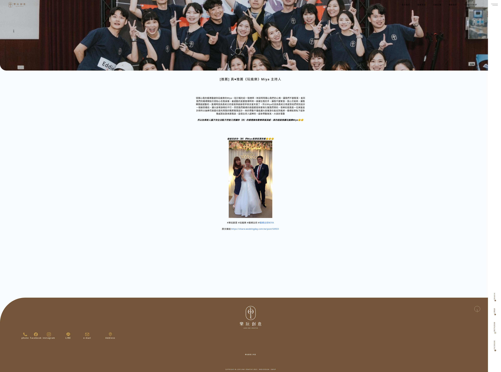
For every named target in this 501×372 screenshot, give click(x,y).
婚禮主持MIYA (267, 222)
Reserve (494, 296)
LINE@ (494, 310)
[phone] (25, 334)
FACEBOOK (494, 344)
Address (110, 337)
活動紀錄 (437, 4)
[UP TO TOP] (477, 309)
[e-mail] (87, 334)
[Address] (110, 334)
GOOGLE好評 (470, 4)
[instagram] (49, 334)
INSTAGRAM (494, 327)
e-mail (87, 337)
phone (25, 337)
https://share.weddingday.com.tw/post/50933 (255, 228)
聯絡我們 (453, 4)
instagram (49, 337)
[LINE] (68, 334)
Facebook (35, 337)
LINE (68, 337)
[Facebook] (36, 334)
